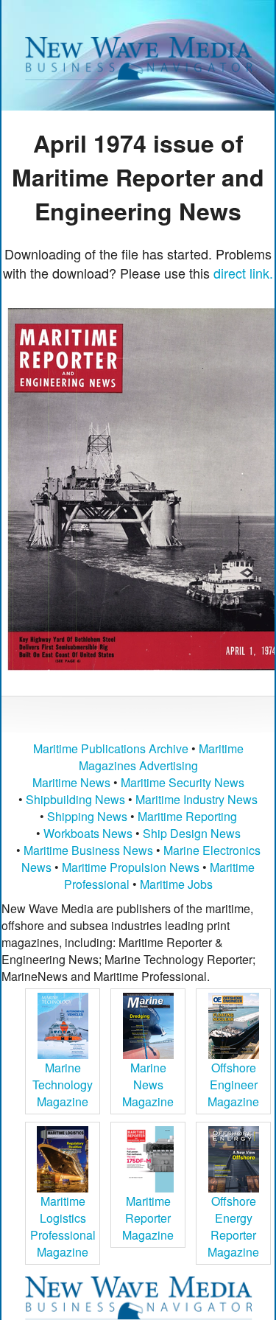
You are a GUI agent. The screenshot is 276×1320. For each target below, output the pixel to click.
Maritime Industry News (196, 799)
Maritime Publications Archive (110, 748)
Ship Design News (192, 833)
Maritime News (71, 782)
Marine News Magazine (148, 1084)
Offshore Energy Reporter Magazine (233, 1226)
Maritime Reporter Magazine (148, 1217)
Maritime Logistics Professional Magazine (63, 1226)
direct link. (243, 272)
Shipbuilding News (75, 799)
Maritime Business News (90, 850)
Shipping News (87, 816)
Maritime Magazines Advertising (161, 757)
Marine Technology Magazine (62, 1084)
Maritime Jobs (176, 884)
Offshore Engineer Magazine (233, 1084)
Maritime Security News (182, 782)
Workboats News (87, 833)
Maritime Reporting (187, 816)
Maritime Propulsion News (130, 867)
